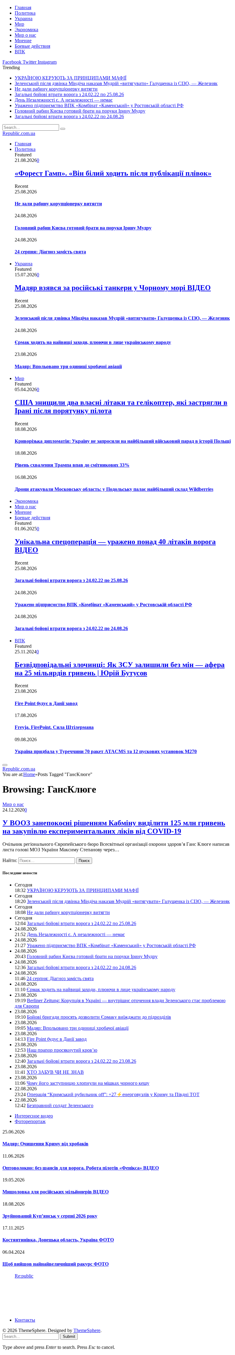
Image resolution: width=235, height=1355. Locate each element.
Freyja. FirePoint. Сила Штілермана (54, 727)
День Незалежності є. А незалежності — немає (64, 100)
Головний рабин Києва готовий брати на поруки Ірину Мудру (80, 111)
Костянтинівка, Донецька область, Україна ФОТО (58, 1239)
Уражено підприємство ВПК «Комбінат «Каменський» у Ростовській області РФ (99, 105)
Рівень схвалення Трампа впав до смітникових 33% (72, 465)
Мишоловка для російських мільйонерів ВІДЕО (55, 1191)
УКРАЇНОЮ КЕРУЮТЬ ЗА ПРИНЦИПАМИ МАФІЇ (70, 77)
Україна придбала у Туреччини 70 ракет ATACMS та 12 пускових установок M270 (106, 751)
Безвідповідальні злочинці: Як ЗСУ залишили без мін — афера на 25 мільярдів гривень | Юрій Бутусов (120, 669)
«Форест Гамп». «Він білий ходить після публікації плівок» (113, 173)
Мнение (23, 40)
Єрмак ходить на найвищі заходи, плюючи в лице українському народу (93, 342)
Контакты (25, 1320)
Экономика (26, 29)
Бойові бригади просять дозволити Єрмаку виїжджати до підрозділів (99, 1017)
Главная (23, 7)
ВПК (20, 51)
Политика (25, 13)
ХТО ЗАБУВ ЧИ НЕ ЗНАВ (55, 1072)
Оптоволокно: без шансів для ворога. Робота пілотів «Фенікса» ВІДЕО (80, 1167)
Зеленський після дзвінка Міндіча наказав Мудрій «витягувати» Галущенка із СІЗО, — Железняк (116, 83)
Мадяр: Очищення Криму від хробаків (45, 1143)
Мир (19, 24)
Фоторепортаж (30, 1121)
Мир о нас (25, 35)
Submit (69, 1336)
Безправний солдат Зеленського (60, 1105)
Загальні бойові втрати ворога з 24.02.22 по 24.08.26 (69, 116)
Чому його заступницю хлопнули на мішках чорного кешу (88, 1083)
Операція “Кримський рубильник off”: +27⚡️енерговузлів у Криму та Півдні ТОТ (113, 1094)
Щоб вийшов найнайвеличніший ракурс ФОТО (55, 1264)
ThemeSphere (86, 1330)
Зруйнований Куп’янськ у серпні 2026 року (49, 1216)
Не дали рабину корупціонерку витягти (56, 88)
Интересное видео (34, 1115)
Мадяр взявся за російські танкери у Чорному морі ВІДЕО (113, 288)
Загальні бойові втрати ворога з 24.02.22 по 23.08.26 (81, 1061)
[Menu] (4, 765)
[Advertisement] (113, 1297)
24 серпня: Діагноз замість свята (50, 251)
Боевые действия (32, 46)
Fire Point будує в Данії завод (46, 703)
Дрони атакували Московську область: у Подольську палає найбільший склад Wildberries (114, 489)
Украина (23, 18)
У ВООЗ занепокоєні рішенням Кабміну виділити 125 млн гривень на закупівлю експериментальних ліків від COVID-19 (113, 827)
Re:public (24, 1275)
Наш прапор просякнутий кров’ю (62, 1050)
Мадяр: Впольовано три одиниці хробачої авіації (68, 366)
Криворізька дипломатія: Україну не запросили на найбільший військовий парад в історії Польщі (123, 441)
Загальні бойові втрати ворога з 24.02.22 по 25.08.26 (69, 94)
